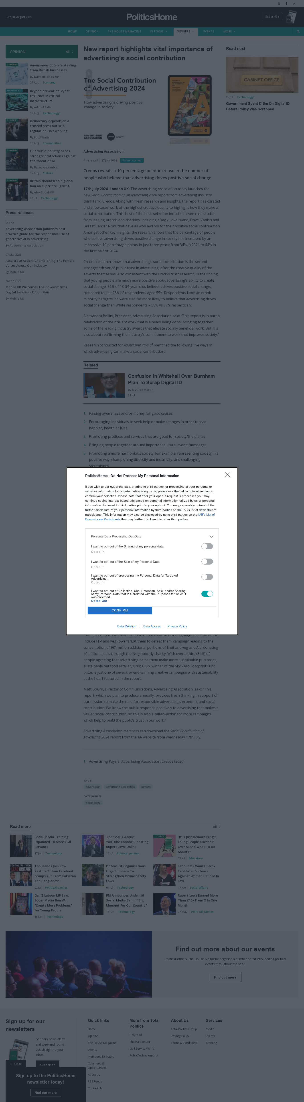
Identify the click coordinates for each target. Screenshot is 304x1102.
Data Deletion (126, 626)
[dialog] (152, 551)
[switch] (207, 546)
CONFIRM (120, 610)
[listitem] (152, 536)
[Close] (229, 476)
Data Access (152, 626)
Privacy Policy (177, 626)
